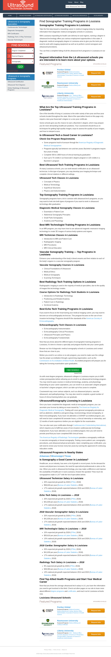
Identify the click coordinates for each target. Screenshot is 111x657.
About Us (64, 649)
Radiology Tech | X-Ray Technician (19, 37)
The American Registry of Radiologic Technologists (59, 437)
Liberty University (65, 93)
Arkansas (44, 456)
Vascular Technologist (15, 40)
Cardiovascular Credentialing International (89, 425)
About (76, 2)
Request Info (96, 73)
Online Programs (25, 15)
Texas (68, 456)
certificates (72, 591)
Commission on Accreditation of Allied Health (57, 361)
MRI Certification (13, 33)
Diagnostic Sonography (16, 30)
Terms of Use (56, 649)
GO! (20, 66)
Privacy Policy (48, 649)
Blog (81, 2)
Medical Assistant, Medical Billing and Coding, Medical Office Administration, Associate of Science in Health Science (70, 74)
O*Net (73, 482)
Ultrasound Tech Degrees (16, 85)
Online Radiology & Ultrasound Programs (18, 89)
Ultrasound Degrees (62, 15)
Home (70, 2)
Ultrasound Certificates (43, 15)
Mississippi (57, 456)
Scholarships (98, 15)
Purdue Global (63, 70)
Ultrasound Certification (16, 82)
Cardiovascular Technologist (17, 27)
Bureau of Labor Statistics (68, 485)
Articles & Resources (80, 15)
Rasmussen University (67, 83)
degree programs (57, 591)
